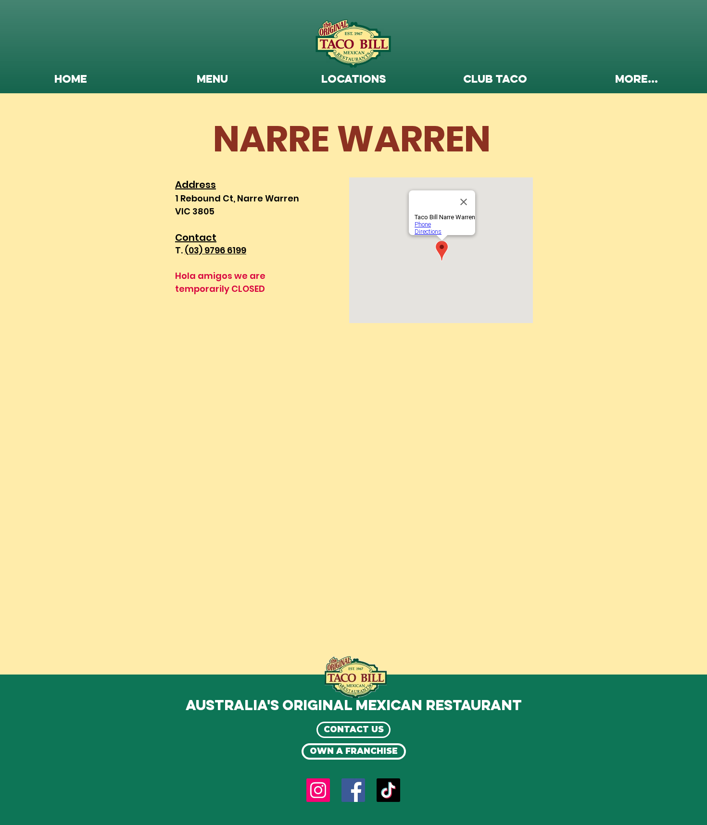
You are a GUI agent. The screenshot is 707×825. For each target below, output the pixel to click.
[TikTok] (388, 790)
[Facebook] (353, 790)
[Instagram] (318, 790)
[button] (212, 80)
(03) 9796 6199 (215, 250)
